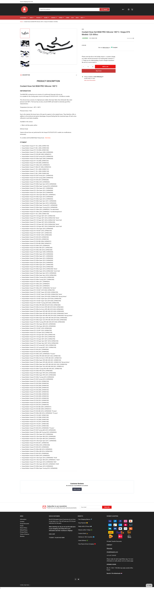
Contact (22, 521)
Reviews (22, 536)
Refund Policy (23, 530)
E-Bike (67, 17)
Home (21, 21)
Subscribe (106, 507)
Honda (60, 17)
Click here (47, 138)
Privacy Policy (24, 532)
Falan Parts (26, 585)
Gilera (46, 17)
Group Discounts (24, 523)
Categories (23, 17)
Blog (77, 17)
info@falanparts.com (112, 552)
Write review (77, 489)
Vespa (31, 17)
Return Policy (23, 528)
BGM (83, 29)
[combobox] (74, 9)
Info (82, 17)
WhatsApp (109, 548)
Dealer (22, 525)
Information (23, 519)
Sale (72, 17)
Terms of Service (24, 534)
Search (105, 9)
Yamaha (53, 17)
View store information (89, 80)
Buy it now (98, 71)
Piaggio (38, 17)
